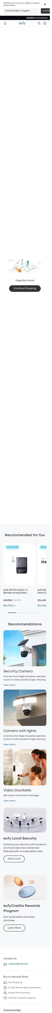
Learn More (14, 928)
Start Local (14, 859)
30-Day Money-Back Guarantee (24, 988)
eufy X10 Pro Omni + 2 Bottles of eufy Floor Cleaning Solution (15, 593)
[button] (44, 4)
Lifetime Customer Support (22, 998)
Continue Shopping (25, 288)
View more (8, 685)
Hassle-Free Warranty (19, 993)
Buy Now (8, 606)
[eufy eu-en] (22, 23)
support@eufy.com (18, 964)
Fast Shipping (15, 982)
